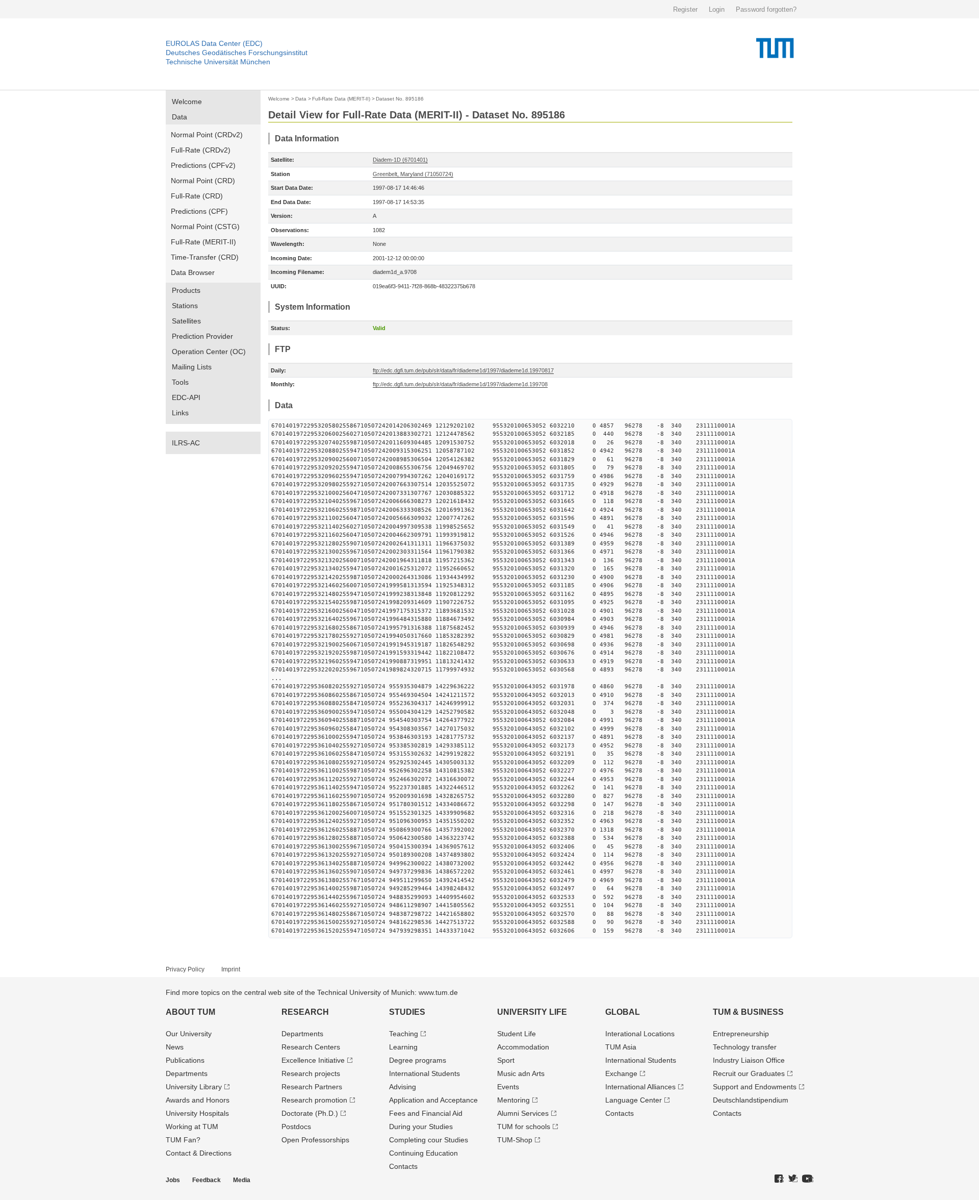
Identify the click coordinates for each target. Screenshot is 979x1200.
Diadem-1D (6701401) (400, 160)
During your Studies (421, 1126)
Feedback (206, 1180)
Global (622, 1012)
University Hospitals (197, 1113)
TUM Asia (620, 1047)
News (175, 1047)
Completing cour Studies (428, 1140)
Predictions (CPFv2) (203, 165)
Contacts (403, 1166)
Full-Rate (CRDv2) (200, 150)
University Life (532, 1012)
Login (717, 9)
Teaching (403, 1034)
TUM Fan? (183, 1140)
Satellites (186, 321)
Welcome (187, 101)
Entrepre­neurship (741, 1034)
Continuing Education (423, 1153)
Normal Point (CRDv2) (207, 135)
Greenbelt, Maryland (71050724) (413, 174)
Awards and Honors (197, 1100)
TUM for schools (523, 1126)
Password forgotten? (766, 9)
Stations (185, 306)
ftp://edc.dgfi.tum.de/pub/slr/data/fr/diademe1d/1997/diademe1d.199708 (460, 384)
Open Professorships (315, 1140)
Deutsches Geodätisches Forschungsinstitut (236, 52)
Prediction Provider (202, 336)
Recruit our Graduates (749, 1073)
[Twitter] (792, 1179)
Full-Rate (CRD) (197, 196)
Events (508, 1087)
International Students (424, 1073)
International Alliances (640, 1087)
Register (685, 9)
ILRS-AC (186, 443)
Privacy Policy (185, 969)
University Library (194, 1087)
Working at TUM (192, 1126)
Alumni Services (523, 1113)
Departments (187, 1073)
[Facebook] (779, 1179)
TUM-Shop (514, 1140)
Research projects (310, 1073)
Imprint (230, 969)
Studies (407, 1012)
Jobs (173, 1180)
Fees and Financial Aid (425, 1113)
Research (305, 1012)
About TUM (190, 1012)
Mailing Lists (192, 367)
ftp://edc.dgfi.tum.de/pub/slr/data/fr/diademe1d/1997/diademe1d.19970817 (463, 370)
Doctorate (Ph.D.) (309, 1113)
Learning (403, 1047)
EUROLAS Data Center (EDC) (214, 43)
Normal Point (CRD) (203, 181)
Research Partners (311, 1087)
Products (186, 290)
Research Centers (310, 1047)
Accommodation (523, 1047)
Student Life (516, 1034)
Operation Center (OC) (209, 351)
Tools (180, 382)
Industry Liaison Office (749, 1060)
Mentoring (513, 1100)
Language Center (633, 1100)
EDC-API (186, 397)
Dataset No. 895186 (400, 99)
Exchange (621, 1073)
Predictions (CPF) (199, 211)
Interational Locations (640, 1034)
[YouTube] (807, 1179)
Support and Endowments (754, 1087)
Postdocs (296, 1126)
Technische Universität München (218, 62)
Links (180, 413)
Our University (189, 1034)
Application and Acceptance (433, 1100)
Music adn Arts (521, 1073)
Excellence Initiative (313, 1060)
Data (179, 117)
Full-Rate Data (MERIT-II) (341, 99)
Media (241, 1180)
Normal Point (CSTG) (205, 226)
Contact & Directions (198, 1153)
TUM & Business (748, 1012)
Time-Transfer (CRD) (205, 257)
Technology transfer (745, 1047)
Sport (505, 1060)
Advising (402, 1087)
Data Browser (193, 272)
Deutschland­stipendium (750, 1100)
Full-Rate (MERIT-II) (203, 242)
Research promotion (314, 1100)
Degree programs (417, 1060)
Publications (185, 1060)
